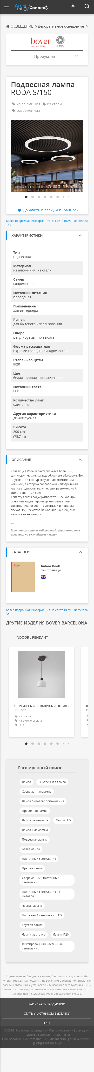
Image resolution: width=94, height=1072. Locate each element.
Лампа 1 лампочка (35, 830)
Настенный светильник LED (42, 915)
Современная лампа (36, 791)
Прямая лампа (32, 868)
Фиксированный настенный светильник (42, 946)
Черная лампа (32, 906)
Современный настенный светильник (40, 880)
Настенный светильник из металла (41, 894)
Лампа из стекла (33, 934)
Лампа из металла (35, 820)
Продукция (44, 56)
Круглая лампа (32, 925)
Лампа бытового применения (43, 801)
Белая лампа (31, 849)
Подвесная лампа (34, 839)
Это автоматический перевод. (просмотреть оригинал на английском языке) (45, 532)
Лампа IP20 (61, 934)
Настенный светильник (39, 859)
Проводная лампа (34, 811)
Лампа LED (63, 820)
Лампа (26, 782)
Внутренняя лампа (52, 782)
